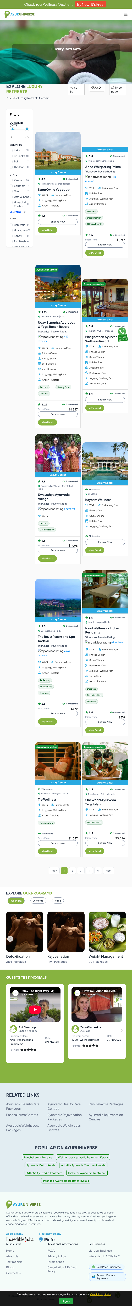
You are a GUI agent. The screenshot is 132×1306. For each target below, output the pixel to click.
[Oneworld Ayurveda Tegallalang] (105, 763)
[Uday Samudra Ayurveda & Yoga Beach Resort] (58, 286)
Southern (21, 185)
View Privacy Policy (100, 1294)
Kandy (21, 235)
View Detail (47, 230)
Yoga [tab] (58, 900)
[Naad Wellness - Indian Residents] (105, 591)
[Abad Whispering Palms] (105, 130)
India (21, 150)
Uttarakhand (21, 196)
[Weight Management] (107, 932)
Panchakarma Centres (22, 1115)
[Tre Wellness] (58, 763)
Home (10, 1250)
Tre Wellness (47, 799)
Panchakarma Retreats (38, 1157)
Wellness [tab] (16, 900)
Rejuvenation (58, 956)
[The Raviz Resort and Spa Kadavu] (58, 600)
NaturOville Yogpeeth (54, 189)
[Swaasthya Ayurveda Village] (58, 455)
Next (108, 870)
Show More (18, 211)
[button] (121, 939)
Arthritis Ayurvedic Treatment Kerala (83, 1165)
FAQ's (51, 1250)
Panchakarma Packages (106, 1104)
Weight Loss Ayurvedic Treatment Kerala (83, 1157)
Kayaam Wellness (98, 500)
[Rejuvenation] (66, 932)
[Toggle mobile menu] (125, 14)
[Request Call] (122, 334)
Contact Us (13, 1273)
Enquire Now (58, 221)
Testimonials (14, 1262)
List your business (100, 1250)
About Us (12, 1256)
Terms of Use (55, 1262)
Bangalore (21, 246)
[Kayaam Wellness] (105, 463)
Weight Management (106, 956)
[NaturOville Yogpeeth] (58, 153)
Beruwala (21, 224)
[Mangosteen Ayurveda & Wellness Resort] (105, 300)
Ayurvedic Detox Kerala (40, 1165)
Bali (21, 161)
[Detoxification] (24, 932)
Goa (21, 191)
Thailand (21, 166)
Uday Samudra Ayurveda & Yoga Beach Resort (56, 324)
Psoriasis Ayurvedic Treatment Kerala (66, 1180)
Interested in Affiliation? (104, 1256)
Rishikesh (21, 241)
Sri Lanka (21, 155)
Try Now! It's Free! (90, 4)
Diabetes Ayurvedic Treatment (87, 1172)
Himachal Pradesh (21, 204)
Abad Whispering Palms (103, 167)
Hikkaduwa (21, 230)
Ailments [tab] (38, 900)
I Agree (66, 1301)
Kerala (21, 180)
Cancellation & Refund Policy (61, 1269)
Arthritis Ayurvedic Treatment (44, 1172)
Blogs (10, 1267)
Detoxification (18, 956)
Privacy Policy (56, 1256)
